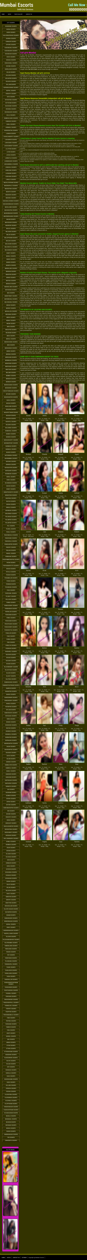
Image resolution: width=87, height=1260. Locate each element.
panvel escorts (11, 553)
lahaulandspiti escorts (11, 136)
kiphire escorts (11, 44)
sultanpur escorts (11, 912)
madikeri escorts (11, 195)
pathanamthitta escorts (11, 565)
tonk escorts (11, 1018)
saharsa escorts (11, 752)
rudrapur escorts (11, 737)
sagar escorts (11, 746)
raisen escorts (11, 664)
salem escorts (11, 759)
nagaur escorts (11, 415)
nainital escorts (11, 421)
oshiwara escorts (11, 510)
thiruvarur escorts (11, 987)
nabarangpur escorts (11, 397)
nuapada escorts (11, 498)
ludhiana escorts (10, 176)
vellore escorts (11, 1085)
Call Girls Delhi (32, 69)
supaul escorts (11, 924)
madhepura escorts (11, 188)
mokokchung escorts (11, 342)
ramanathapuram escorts (11, 685)
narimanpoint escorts (11, 443)
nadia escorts (11, 400)
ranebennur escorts (11, 697)
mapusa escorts (11, 280)
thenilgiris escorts (11, 973)
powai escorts (11, 618)
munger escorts (11, 378)
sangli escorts (11, 771)
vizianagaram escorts (11, 1113)
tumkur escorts (11, 1027)
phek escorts (11, 590)
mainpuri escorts (11, 225)
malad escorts (11, 234)
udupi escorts (11, 1033)
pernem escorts (11, 584)
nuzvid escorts (11, 501)
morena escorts (11, 354)
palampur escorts (11, 519)
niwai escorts (11, 480)
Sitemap (24, 1257)
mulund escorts (11, 372)
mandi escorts (11, 259)
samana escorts (11, 762)
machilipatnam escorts (11, 182)
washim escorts (11, 1122)
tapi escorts (11, 955)
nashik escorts (11, 452)
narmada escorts (11, 446)
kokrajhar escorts (11, 69)
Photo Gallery (18, 14)
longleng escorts (11, 170)
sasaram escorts (11, 792)
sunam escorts (11, 915)
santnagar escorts (11, 780)
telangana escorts (11, 961)
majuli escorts (11, 228)
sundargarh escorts (11, 918)
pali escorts (11, 526)
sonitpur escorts (11, 903)
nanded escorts (11, 437)
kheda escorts (10, 29)
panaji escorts (11, 532)
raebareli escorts (11, 651)
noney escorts (11, 489)
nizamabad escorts (11, 483)
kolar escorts (11, 72)
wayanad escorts (11, 1125)
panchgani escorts (11, 538)
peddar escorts (11, 575)
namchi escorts (11, 434)
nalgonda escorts (11, 428)
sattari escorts (11, 805)
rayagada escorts (11, 716)
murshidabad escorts (11, 385)
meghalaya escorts (11, 311)
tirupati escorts (11, 1008)
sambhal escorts (11, 768)
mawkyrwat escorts (11, 296)
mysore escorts (11, 394)
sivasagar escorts (11, 878)
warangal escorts (11, 1119)
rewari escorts (11, 722)
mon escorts (11, 345)
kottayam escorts (10, 103)
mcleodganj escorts (11, 302)
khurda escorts (11, 38)
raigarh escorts (11, 660)
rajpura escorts (11, 679)
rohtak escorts (11, 728)
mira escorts (11, 326)
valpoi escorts (11, 1061)
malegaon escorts (11, 244)
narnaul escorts (11, 449)
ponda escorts (11, 602)
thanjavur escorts (11, 970)
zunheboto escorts (11, 1140)
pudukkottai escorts (11, 630)
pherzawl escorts (11, 593)
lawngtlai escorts (11, 158)
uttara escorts (11, 1048)
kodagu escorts (11, 60)
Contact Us (29, 14)
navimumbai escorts (11, 458)
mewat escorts (11, 320)
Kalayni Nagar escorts (11, 909)
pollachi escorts (11, 599)
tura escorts (11, 1030)
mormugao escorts (11, 360)
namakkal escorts (11, 431)
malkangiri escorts (11, 250)
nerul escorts (11, 477)
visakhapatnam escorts (11, 1110)
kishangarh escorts (11, 51)
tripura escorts (11, 1021)
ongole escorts (11, 507)
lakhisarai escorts (11, 142)
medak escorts (11, 305)
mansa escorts (11, 277)
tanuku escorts (11, 952)
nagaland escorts (11, 406)
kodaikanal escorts (11, 63)
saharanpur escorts (11, 749)
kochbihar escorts (11, 54)
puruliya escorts (11, 645)
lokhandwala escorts (11, 164)
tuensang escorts (11, 1024)
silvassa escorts (11, 857)
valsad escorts (11, 1064)
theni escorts (11, 976)
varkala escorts (11, 1073)
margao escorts (11, 283)
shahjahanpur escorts (11, 826)
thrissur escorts (11, 996)
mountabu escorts (11, 363)
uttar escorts (11, 1045)
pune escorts (11, 636)
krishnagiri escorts (11, 112)
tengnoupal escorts (11, 964)
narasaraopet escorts (11, 440)
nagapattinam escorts (11, 412)
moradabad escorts (11, 348)
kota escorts (11, 96)
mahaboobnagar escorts (11, 204)
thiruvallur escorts (11, 979)
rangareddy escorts (11, 700)
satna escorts (11, 801)
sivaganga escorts (11, 872)
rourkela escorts (11, 734)
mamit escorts (11, 253)
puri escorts (11, 642)
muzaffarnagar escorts (11, 391)
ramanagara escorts (11, 682)
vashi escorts (11, 1082)
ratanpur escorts (11, 706)
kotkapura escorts (11, 100)
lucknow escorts (11, 173)
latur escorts (11, 152)
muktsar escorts (11, 369)
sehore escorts (11, 814)
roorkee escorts (11, 731)
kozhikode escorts (11, 106)
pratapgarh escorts (11, 624)
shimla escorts (11, 841)
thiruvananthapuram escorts (11, 983)
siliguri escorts (11, 854)
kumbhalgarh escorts (11, 118)
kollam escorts (11, 84)
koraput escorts (11, 93)
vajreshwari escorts (11, 1057)
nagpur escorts (11, 418)
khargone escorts (11, 26)
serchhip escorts (11, 823)
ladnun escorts (11, 133)
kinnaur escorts (11, 41)
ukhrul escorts (11, 1036)
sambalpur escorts (11, 765)
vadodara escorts (11, 1054)
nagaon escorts (11, 409)
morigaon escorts (11, 357)
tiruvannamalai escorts (11, 1015)
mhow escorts (11, 323)
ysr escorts (11, 1137)
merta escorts (11, 317)
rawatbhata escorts (11, 713)
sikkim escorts (11, 850)
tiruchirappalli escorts (11, 1002)
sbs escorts (11, 811)
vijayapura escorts (11, 1094)
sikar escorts (11, 847)
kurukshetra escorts (11, 130)
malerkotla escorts (11, 247)
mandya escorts (11, 265)
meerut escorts (11, 308)
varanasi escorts (11, 1070)
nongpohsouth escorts (11, 492)
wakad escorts (11, 569)
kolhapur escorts (11, 78)
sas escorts (11, 789)
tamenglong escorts (11, 946)
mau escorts (11, 293)
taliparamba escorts (11, 942)
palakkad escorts (11, 516)
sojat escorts (11, 884)
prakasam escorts (11, 621)
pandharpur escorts (11, 544)
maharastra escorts (11, 210)
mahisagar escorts (11, 222)
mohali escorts (11, 339)
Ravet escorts (11, 893)
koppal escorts (11, 90)
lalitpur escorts (11, 149)
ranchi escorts (11, 694)
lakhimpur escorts (11, 139)
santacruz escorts (11, 783)
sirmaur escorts (11, 863)
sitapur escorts (11, 869)
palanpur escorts (11, 523)
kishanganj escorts (11, 47)
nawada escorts (11, 464)
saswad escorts (11, 795)
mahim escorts (11, 219)
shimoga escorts (11, 844)
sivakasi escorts (11, 875)
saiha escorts (11, 755)
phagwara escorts (11, 587)
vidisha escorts (11, 1091)
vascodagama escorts (11, 1079)
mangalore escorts (11, 268)
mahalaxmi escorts (11, 207)
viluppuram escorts (11, 1103)
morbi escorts (11, 351)
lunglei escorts (11, 179)
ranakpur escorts (11, 691)
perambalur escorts (11, 578)
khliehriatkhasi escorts (11, 35)
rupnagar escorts (11, 740)
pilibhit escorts (11, 596)
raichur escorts (11, 654)
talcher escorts (11, 936)
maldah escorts (11, 241)
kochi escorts (11, 57)
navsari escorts (11, 461)
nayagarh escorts (11, 470)
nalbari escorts (11, 424)
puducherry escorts (11, 627)
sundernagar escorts (11, 921)
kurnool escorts (11, 127)
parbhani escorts (10, 556)
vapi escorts (11, 1067)
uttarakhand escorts (11, 1051)
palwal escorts (11, 529)
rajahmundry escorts (11, 667)
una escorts (11, 1039)
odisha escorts (11, 504)
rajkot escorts (11, 676)
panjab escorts (11, 550)
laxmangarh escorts (11, 161)
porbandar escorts (11, 608)
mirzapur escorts (10, 329)
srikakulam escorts (11, 906)
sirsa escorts (11, 866)
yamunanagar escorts (11, 1134)
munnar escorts (11, 382)
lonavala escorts (10, 167)
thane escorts (10, 967)
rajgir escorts (11, 673)
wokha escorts (11, 1128)
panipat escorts (11, 547)
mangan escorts (11, 271)
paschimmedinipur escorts (11, 559)
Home (3, 14)
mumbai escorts (11, 375)
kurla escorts (11, 124)
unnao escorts (11, 1042)
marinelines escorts (11, 287)
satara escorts (11, 798)
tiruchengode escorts (11, 999)
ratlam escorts (11, 710)
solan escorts (11, 887)
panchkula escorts (11, 541)
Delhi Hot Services (25, 9)
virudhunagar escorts (11, 1107)
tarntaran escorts (11, 958)
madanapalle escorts (11, 185)
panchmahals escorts (11, 535)
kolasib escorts (11, 75)
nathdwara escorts (11, 455)
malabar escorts (11, 231)
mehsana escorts (11, 314)
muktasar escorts (11, 366)
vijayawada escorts (11, 1097)
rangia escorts (11, 703)
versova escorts (11, 1088)
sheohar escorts (11, 835)
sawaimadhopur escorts (11, 808)
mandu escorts (11, 262)
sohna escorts (11, 881)
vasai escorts (11, 1076)
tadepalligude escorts (11, 933)
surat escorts (11, 927)
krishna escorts (11, 109)
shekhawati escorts (11, 832)
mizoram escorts (11, 332)
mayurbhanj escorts (11, 299)
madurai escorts (11, 198)
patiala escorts (11, 572)
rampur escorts (11, 688)
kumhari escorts (11, 121)
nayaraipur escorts (11, 467)
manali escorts (11, 256)
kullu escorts (11, 115)
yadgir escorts (11, 1131)
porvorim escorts (11, 614)
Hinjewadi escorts (11, 513)
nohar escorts (11, 486)
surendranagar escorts (11, 930)
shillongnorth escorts (11, 838)
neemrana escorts (11, 473)
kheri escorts (11, 32)
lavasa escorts (11, 155)
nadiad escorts (11, 403)
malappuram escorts (11, 237)
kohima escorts (11, 66)
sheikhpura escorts (11, 829)
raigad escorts (11, 657)
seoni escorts (11, 820)
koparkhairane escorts (11, 87)
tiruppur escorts (11, 1011)
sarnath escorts (11, 786)
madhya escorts (11, 192)
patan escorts (11, 562)
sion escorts (11, 860)
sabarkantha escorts (11, 743)
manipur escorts (11, 274)
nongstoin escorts (11, 495)
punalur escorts (11, 633)
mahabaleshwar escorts (11, 201)
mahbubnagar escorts (11, 213)
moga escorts (11, 336)
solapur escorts (11, 890)
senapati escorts (11, 817)
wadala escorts (11, 1116)
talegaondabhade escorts (11, 939)
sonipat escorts (11, 900)
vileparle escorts (11, 1100)
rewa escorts (11, 719)
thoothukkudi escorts (11, 990)
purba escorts (10, 639)
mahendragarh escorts (11, 216)
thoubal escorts (11, 993)
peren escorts (11, 581)
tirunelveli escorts (11, 1005)
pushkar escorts (11, 648)
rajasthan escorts (11, 670)
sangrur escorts (11, 774)
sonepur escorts (11, 896)
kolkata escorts (11, 81)
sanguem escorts (11, 777)
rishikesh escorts (11, 725)
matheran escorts (11, 290)
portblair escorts (11, 611)
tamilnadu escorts (11, 949)
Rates (9, 14)
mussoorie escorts (11, 388)
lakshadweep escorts (11, 146)
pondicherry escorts (11, 605)
